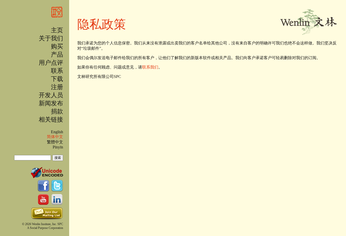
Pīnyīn (58, 147)
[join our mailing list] (47, 218)
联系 (57, 71)
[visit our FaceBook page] (44, 190)
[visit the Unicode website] (47, 176)
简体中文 (55, 136)
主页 (57, 30)
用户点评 (51, 62)
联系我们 (150, 67)
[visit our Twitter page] (57, 190)
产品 (57, 54)
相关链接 (51, 119)
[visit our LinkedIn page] (57, 203)
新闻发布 (51, 103)
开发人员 (51, 95)
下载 (57, 79)
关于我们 (51, 38)
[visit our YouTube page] (44, 203)
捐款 (57, 111)
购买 (57, 46)
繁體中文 (55, 142)
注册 (57, 87)
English (57, 132)
